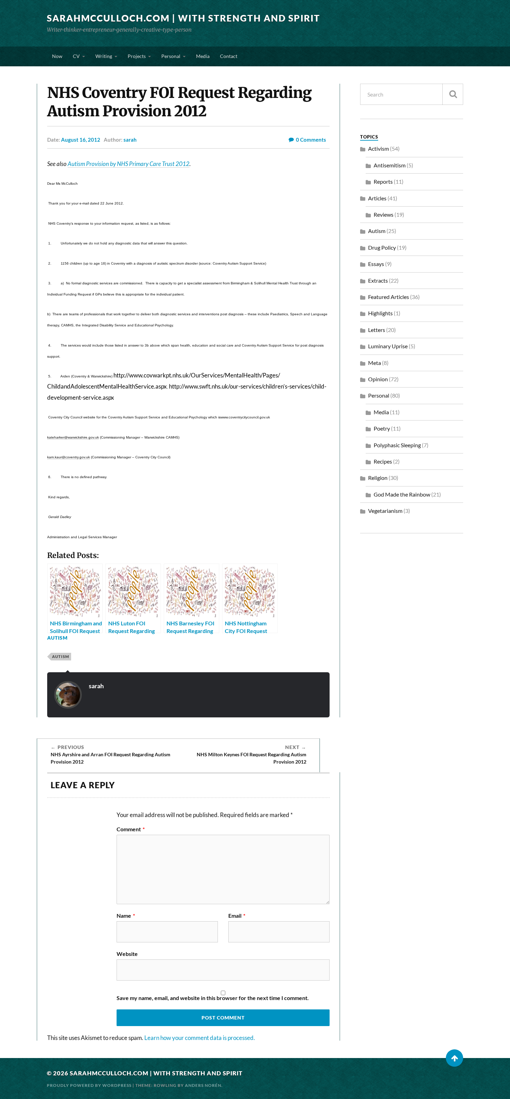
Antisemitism (390, 165)
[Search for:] (411, 94)
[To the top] (454, 1058)
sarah (130, 139)
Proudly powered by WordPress (89, 1085)
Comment (131, 829)
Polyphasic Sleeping (397, 445)
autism (60, 656)
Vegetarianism (385, 510)
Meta (374, 362)
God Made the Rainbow (402, 494)
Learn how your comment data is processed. (199, 1037)
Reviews (383, 214)
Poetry (382, 428)
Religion (378, 477)
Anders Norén (203, 1085)
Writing (103, 56)
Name (126, 915)
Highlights (380, 313)
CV (76, 56)
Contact (228, 56)
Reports (383, 181)
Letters (376, 329)
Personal (170, 56)
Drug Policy (382, 247)
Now (57, 56)
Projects (137, 56)
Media (203, 56)
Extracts (378, 280)
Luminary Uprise (388, 346)
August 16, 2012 (80, 139)
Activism (378, 148)
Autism (57, 638)
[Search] (452, 94)
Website (127, 953)
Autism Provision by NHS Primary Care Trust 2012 (128, 163)
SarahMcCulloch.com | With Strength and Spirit (183, 18)
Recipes (383, 461)
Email (236, 915)
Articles (377, 198)
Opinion (378, 379)
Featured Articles (388, 296)
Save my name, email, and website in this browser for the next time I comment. (213, 998)
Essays (376, 263)
